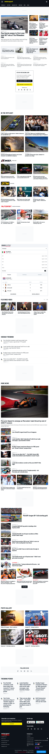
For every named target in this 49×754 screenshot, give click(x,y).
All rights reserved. (30, 752)
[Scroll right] (47, 300)
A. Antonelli (9, 287)
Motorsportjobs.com (5, 740)
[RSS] (30, 90)
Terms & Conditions (18, 750)
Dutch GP (8, 278)
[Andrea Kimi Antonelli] (6, 288)
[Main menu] (2, 2)
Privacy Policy (30, 750)
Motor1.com (3, 738)
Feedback (28, 735)
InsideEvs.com (4, 736)
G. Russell (9, 290)
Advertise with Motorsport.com (32, 737)
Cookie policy (25, 750)
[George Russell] (6, 291)
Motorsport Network (22, 752)
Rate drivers (13, 294)
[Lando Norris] (6, 285)
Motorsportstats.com (5, 744)
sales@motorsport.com (31, 741)
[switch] (45, 270)
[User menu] (46, 1)
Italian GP (8, 251)
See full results (35, 294)
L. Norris (9, 284)
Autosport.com (4, 742)
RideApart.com (4, 746)
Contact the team (30, 739)
